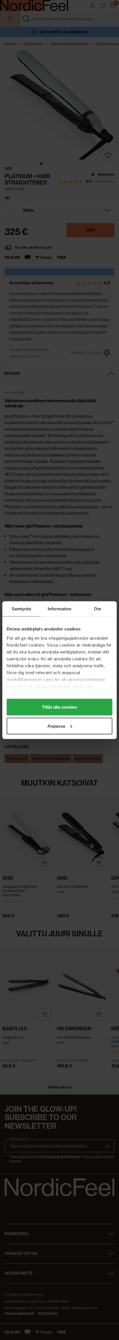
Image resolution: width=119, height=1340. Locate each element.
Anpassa (56, 725)
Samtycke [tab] (21, 608)
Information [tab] (59, 608)
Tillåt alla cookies (59, 707)
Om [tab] (97, 608)
